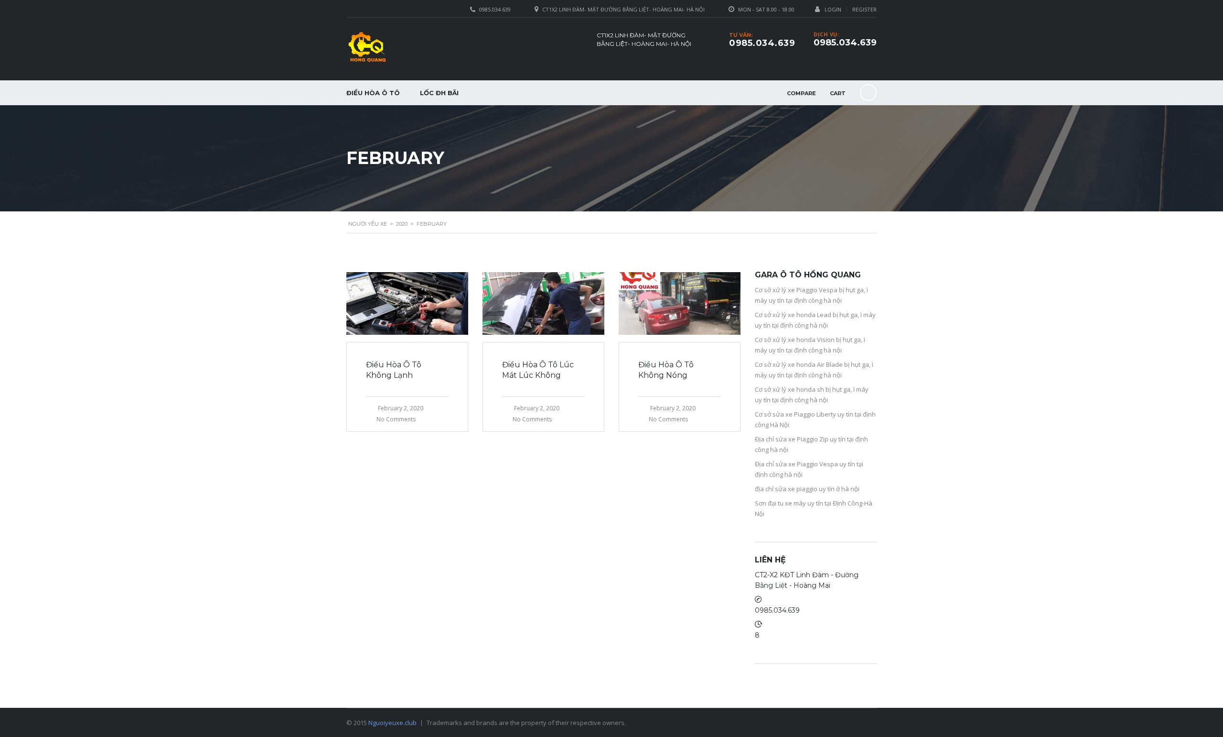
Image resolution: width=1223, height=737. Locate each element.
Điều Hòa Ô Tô (373, 93)
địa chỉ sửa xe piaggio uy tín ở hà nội (807, 488)
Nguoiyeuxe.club (392, 722)
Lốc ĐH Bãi (439, 93)
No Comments (396, 419)
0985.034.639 (845, 42)
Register (864, 9)
